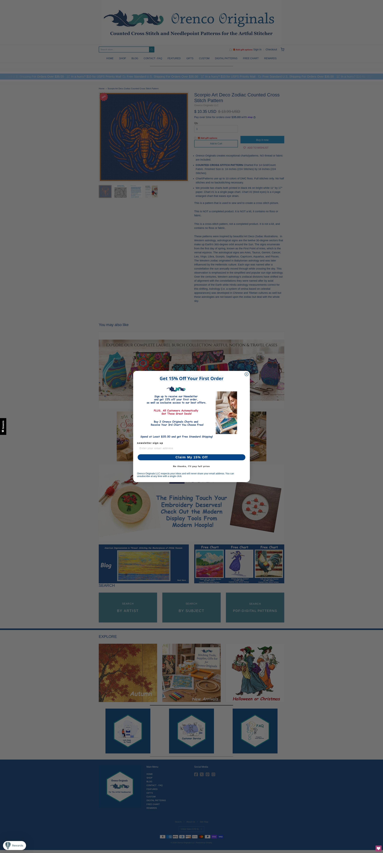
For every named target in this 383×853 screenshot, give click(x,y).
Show (3, 426)
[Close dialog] (246, 374)
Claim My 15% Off (191, 457)
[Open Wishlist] (379, 849)
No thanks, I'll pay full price (191, 466)
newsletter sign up (150, 443)
